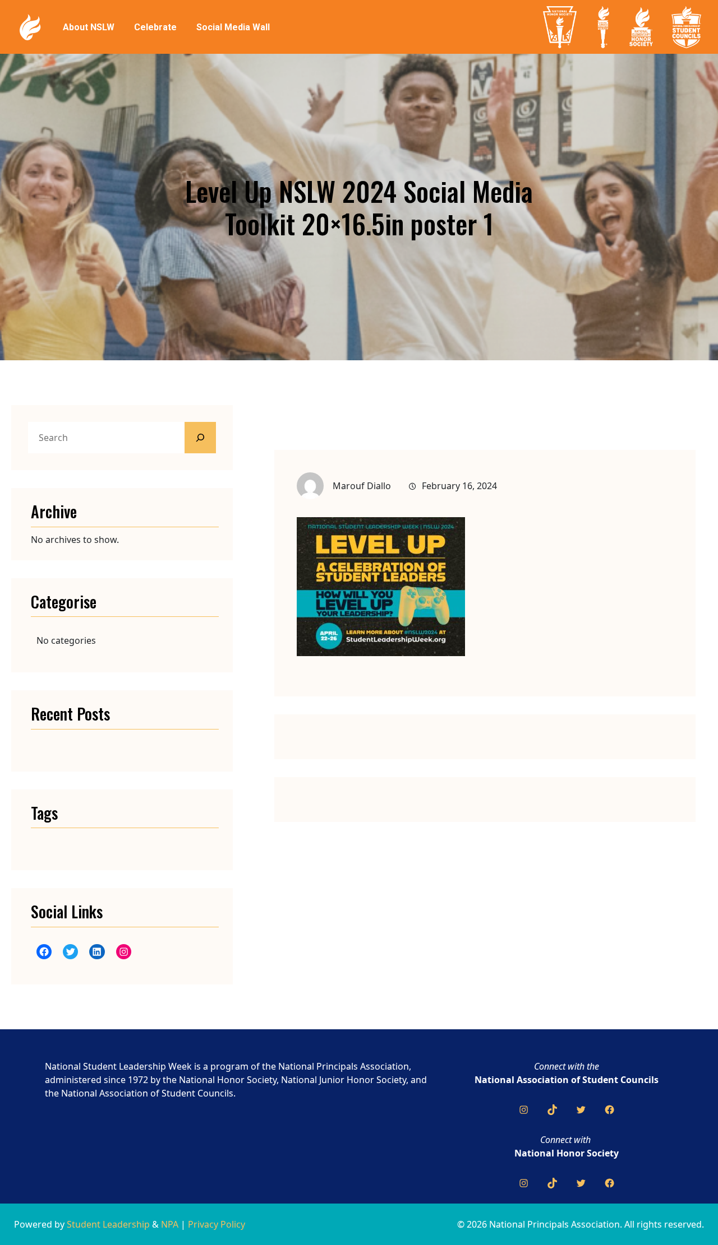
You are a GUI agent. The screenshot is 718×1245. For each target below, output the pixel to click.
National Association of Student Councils (567, 1080)
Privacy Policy (216, 1224)
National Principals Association (343, 1066)
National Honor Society (566, 1153)
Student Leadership (108, 1224)
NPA (169, 1224)
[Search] (200, 437)
